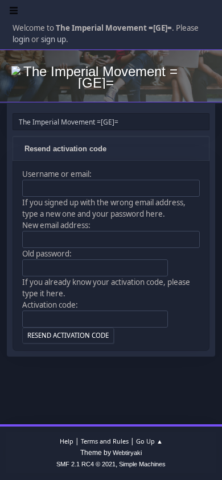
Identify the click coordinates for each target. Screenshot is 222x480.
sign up (53, 39)
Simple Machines (142, 464)
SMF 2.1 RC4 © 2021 (86, 464)
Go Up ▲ (149, 441)
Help (66, 441)
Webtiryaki (127, 452)
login (21, 39)
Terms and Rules (105, 441)
